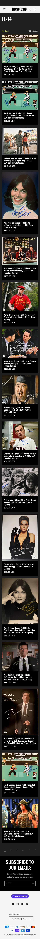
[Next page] (35, 849)
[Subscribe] (33, 883)
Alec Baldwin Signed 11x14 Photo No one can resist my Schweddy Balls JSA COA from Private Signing (20, 270)
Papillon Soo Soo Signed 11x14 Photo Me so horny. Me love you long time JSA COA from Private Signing (20, 160)
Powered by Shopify (30, 934)
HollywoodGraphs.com (16, 934)
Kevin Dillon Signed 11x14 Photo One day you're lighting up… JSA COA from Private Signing (20, 363)
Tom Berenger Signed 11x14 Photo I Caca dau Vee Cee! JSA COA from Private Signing (20, 502)
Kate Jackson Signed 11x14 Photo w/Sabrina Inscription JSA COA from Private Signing (18, 225)
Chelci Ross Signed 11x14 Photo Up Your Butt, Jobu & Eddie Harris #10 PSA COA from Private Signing (20, 456)
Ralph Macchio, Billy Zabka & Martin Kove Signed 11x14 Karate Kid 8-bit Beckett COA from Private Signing (18, 69)
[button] (4, 9)
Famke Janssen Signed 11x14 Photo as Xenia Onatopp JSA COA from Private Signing (19, 566)
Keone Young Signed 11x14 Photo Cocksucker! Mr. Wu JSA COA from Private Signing (17, 409)
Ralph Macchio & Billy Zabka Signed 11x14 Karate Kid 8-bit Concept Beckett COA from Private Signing (19, 115)
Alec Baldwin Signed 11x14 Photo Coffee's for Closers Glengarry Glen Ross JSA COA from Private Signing (18, 677)
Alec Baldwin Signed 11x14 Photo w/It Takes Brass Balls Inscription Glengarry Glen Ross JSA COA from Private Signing (20, 740)
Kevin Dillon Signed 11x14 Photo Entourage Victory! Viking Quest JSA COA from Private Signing (18, 833)
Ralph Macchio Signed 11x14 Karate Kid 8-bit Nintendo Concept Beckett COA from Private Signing (19, 787)
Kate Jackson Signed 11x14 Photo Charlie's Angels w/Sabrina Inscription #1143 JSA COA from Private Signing (19, 630)
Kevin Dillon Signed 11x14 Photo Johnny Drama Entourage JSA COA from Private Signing (19, 317)
